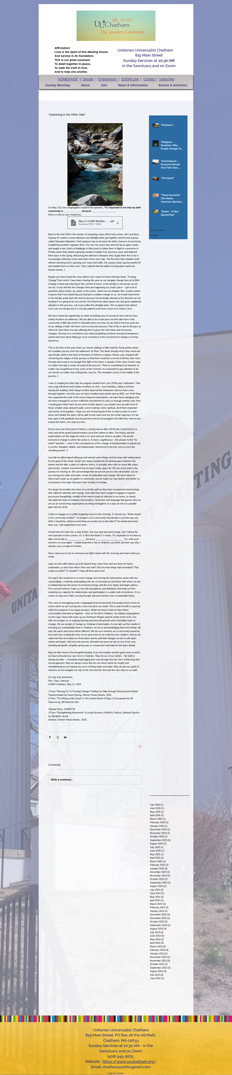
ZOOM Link (130, 79)
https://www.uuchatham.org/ (129, 1061)
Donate (88, 79)
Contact (149, 79)
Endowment (107, 79)
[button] (57, 85)
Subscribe (166, 79)
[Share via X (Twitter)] (57, 737)
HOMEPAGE (68, 79)
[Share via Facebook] (49, 737)
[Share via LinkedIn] (65, 737)
